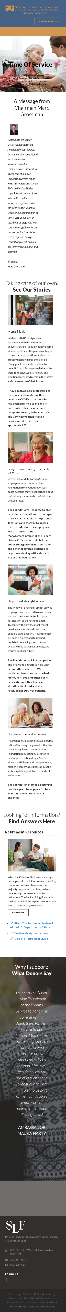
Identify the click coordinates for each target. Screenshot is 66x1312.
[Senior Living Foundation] (15, 1227)
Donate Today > (48, 21)
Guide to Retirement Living (30, 938)
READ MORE (18, 912)
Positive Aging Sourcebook (30, 932)
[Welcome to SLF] (32, 10)
